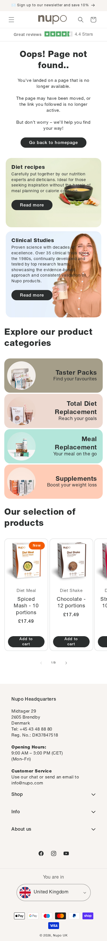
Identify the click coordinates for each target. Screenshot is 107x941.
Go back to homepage (53, 143)
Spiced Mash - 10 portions (26, 606)
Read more (32, 205)
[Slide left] (41, 663)
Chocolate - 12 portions (71, 603)
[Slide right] (66, 663)
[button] (11, 19)
